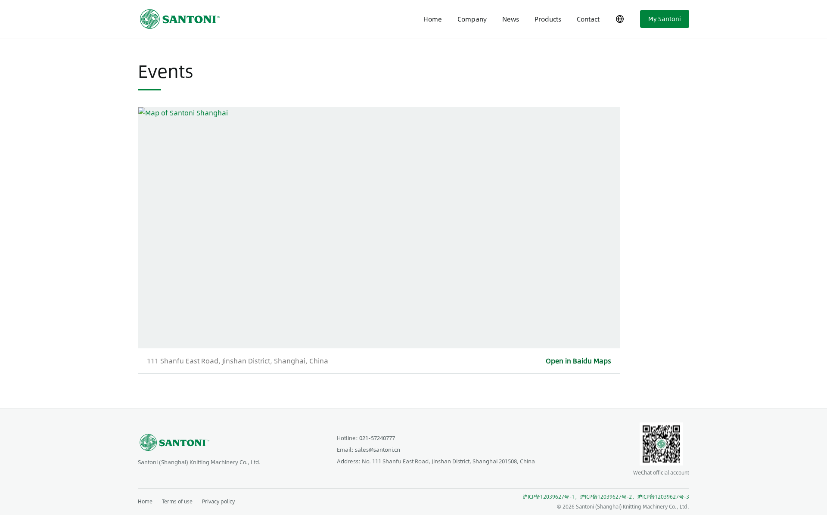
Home (432, 19)
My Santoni (664, 18)
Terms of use (177, 501)
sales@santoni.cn (377, 449)
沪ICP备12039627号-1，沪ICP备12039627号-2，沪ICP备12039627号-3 (605, 496)
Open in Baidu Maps (578, 360)
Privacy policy (218, 501)
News (510, 19)
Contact (588, 19)
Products (548, 19)
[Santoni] (183, 19)
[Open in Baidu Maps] (379, 227)
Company (472, 19)
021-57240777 (377, 438)
